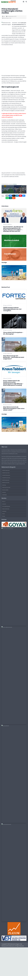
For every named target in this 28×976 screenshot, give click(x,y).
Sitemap (3, 516)
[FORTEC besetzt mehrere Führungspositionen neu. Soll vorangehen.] (14, 296)
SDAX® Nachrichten (5, 482)
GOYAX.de (15, 184)
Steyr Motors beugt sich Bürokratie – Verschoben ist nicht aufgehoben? (13, 357)
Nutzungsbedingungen (6, 506)
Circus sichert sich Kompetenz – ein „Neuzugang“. (13, 333)
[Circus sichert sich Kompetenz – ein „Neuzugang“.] (14, 321)
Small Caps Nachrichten (6, 487)
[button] (23, 1)
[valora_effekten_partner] (14, 938)
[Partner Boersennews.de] (14, 872)
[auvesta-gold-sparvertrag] (14, 272)
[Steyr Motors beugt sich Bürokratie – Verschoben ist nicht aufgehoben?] (14, 344)
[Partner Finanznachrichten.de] (14, 577)
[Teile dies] (10, 196)
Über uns (3, 501)
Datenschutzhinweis (5, 508)
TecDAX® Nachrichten (6, 477)
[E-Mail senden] (7, 196)
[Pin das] (20, 196)
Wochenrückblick (5, 489)
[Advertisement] (14, 61)
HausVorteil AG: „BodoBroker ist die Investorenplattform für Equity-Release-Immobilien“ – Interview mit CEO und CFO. (13, 229)
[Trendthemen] (14, 254)
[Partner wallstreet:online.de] (14, 675)
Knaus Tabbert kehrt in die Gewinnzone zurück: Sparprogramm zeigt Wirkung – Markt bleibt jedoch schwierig (13, 383)
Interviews (4, 492)
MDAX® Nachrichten (6, 472)
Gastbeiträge (4, 494)
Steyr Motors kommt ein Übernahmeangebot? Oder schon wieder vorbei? (13, 408)
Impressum (4, 503)
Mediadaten (4, 511)
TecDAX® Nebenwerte (6, 475)
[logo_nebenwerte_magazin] (8, 1)
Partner (3, 513)
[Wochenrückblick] (14, 241)
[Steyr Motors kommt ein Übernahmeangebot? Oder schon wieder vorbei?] (14, 396)
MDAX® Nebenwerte (6, 470)
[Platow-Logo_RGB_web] (14, 928)
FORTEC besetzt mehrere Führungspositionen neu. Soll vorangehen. (12, 309)
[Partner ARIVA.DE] (14, 774)
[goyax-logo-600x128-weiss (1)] (14, 524)
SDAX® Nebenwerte (5, 480)
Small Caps (4, 485)
